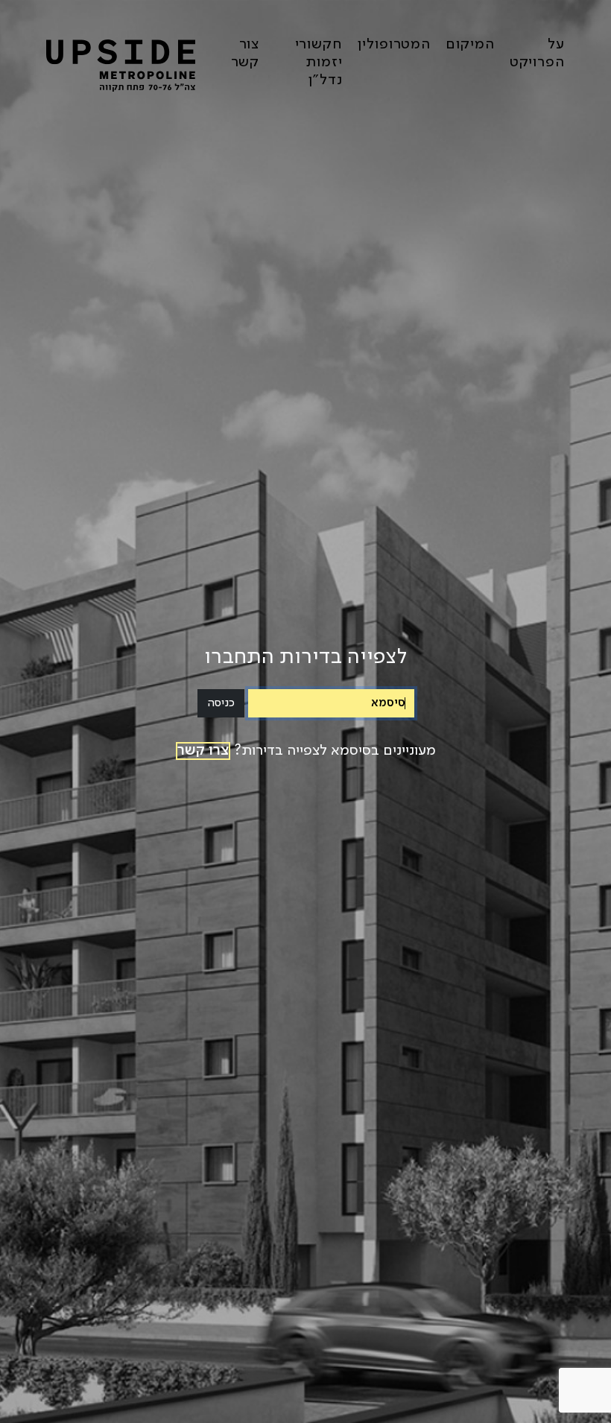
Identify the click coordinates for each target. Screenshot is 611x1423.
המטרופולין (394, 44)
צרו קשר (203, 751)
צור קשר (245, 53)
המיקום (470, 44)
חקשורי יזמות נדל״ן (319, 62)
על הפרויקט (537, 53)
